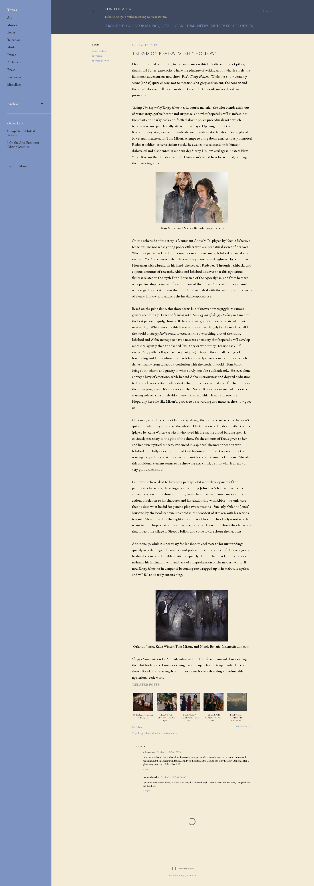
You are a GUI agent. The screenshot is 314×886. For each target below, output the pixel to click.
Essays (11, 69)
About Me (114, 25)
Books (11, 32)
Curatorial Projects (147, 25)
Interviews (14, 77)
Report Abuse (17, 166)
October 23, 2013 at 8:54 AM (173, 777)
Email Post (137, 727)
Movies (12, 25)
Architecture (15, 62)
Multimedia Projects (232, 25)
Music (11, 47)
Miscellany (14, 84)
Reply (146, 769)
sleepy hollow (99, 50)
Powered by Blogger (186, 868)
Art (9, 17)
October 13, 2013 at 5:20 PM (169, 752)
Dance (11, 55)
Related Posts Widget (243, 726)
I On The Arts (118, 9)
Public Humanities (190, 25)
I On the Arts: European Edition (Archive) (23, 144)
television (97, 55)
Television (14, 40)
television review (100, 60)
